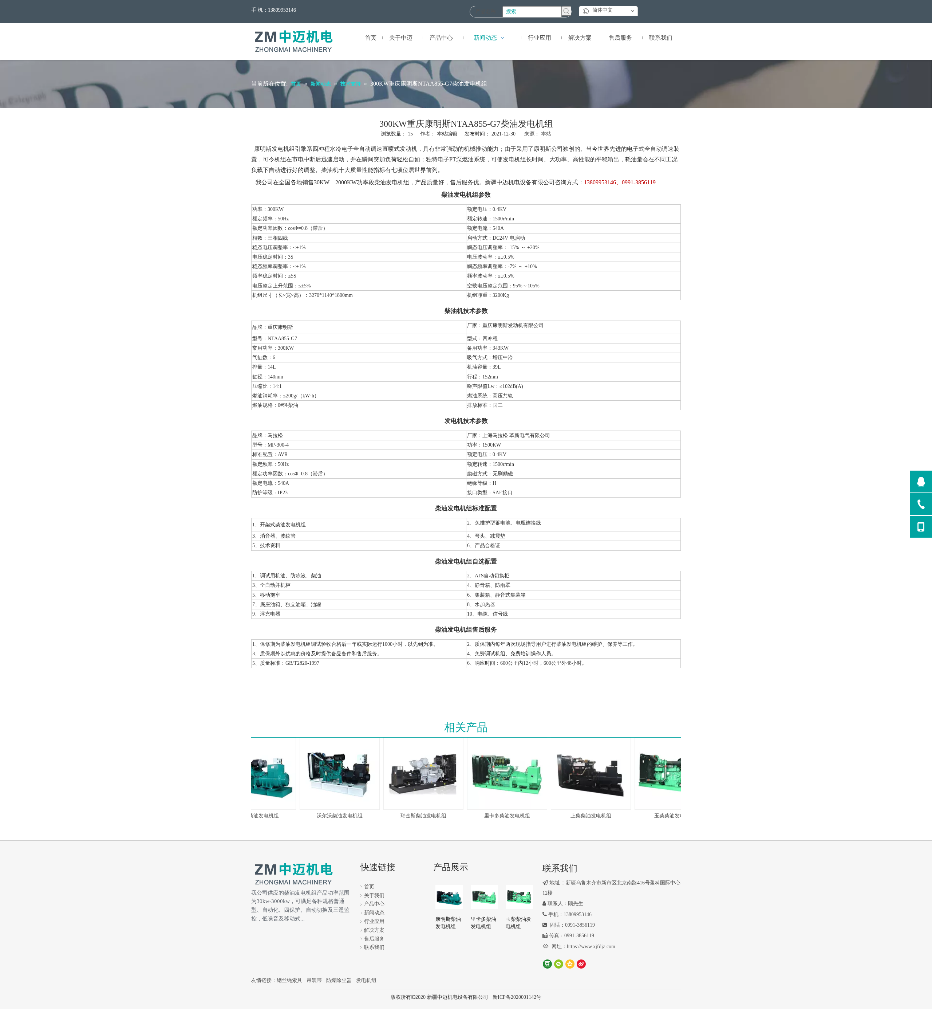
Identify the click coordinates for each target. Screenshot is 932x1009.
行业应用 (374, 921)
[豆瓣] (547, 964)
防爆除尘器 (339, 980)
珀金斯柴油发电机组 (414, 815)
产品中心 (374, 904)
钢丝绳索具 (289, 980)
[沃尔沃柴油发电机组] (330, 773)
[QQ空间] (569, 964)
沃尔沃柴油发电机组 (331, 815)
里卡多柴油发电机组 (498, 815)
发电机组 (366, 980)
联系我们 (374, 947)
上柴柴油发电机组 (581, 815)
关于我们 (374, 895)
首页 (369, 887)
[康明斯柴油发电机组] (449, 896)
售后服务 (374, 939)
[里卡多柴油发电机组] (498, 773)
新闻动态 (374, 912)
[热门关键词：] (566, 11)
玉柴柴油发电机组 (665, 815)
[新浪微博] (581, 964)
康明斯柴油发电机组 (448, 922)
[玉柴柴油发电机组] (665, 773)
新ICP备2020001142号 (517, 997)
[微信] (558, 964)
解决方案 (374, 930)
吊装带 (314, 980)
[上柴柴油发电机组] (581, 773)
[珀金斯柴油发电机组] (414, 773)
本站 (546, 134)
